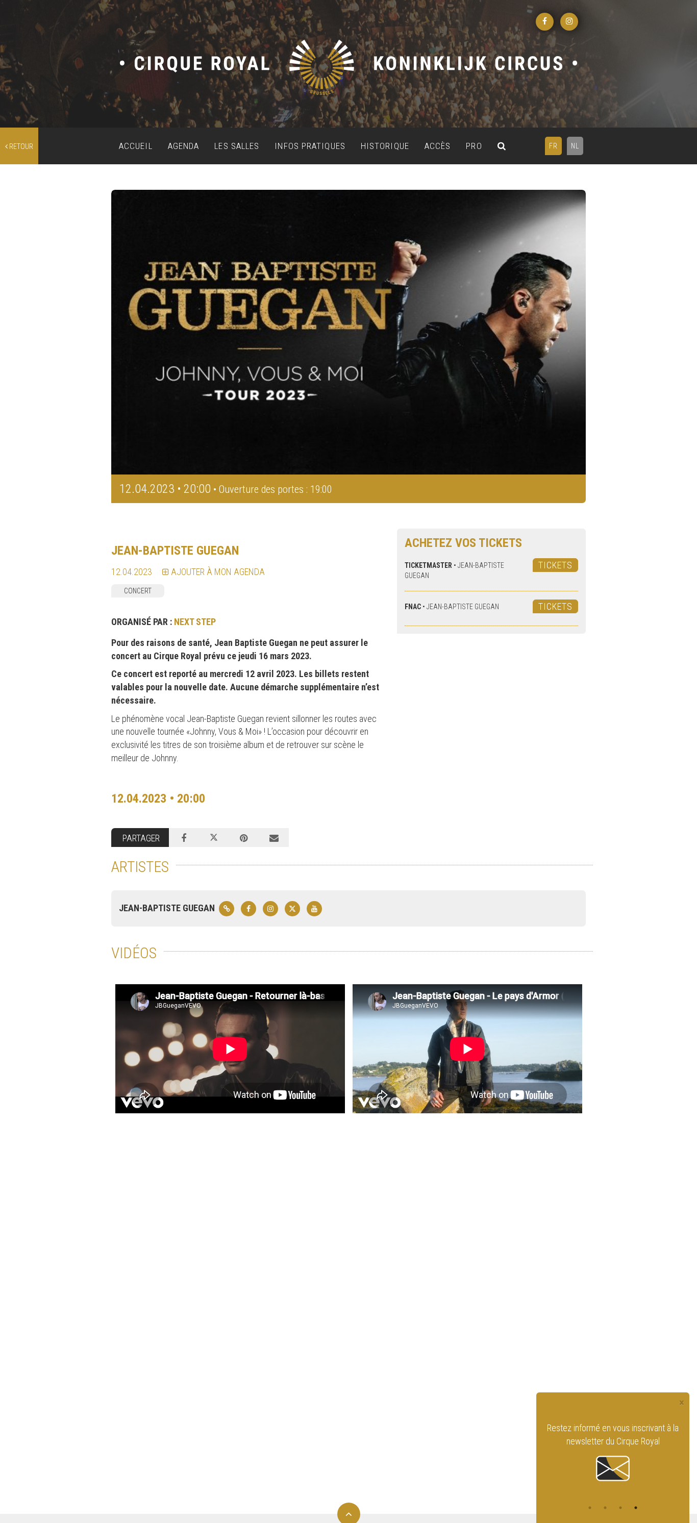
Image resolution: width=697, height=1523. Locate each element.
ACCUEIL (136, 146)
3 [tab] (620, 1508)
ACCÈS (438, 146)
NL (575, 146)
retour (20, 146)
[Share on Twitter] (214, 837)
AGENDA (184, 146)
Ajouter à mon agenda (217, 571)
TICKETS (555, 565)
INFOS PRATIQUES (310, 146)
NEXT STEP (195, 621)
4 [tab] (636, 1508)
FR (553, 146)
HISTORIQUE (385, 146)
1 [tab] (590, 1508)
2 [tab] (605, 1508)
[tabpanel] (613, 1452)
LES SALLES (236, 146)
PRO (474, 146)
